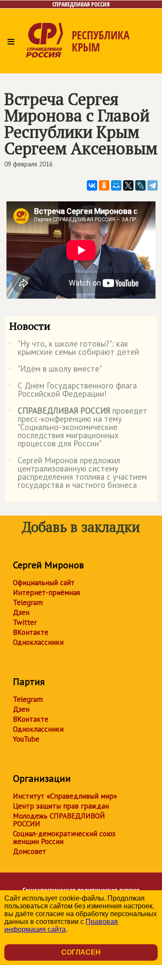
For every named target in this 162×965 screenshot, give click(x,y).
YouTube (26, 739)
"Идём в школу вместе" (55, 370)
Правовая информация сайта (61, 925)
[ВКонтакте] (92, 185)
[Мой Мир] (116, 185)
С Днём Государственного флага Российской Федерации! (73, 390)
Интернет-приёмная (46, 592)
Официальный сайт (44, 582)
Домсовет (29, 851)
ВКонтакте (30, 632)
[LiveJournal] (140, 185)
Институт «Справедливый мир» (65, 796)
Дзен (21, 612)
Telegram (28, 602)
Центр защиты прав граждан (61, 806)
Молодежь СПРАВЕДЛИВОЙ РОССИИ (59, 820)
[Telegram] (152, 185)
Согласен (81, 952)
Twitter (25, 622)
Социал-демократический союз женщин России (64, 837)
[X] (128, 185)
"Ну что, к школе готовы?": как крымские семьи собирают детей (74, 348)
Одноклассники (38, 642)
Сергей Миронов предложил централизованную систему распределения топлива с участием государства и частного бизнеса (78, 473)
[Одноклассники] (104, 185)
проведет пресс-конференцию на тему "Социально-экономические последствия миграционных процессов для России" (78, 428)
